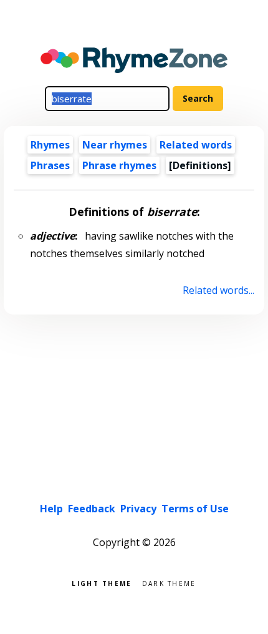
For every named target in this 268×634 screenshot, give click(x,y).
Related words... (218, 290)
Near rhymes (114, 145)
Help (51, 508)
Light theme (102, 582)
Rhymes (50, 145)
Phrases (50, 165)
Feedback (91, 508)
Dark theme (169, 582)
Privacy (138, 508)
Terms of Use (195, 508)
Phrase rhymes (119, 165)
